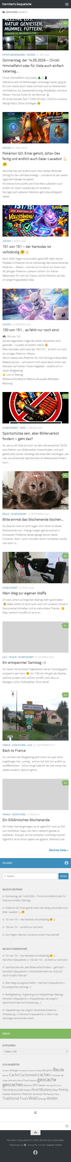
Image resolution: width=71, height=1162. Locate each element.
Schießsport (10, 428)
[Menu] (67, 4)
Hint (55, 1085)
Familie (6, 745)
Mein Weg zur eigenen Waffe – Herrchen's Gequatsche (33, 982)
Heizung (49, 1085)
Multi (35, 1090)
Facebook (33, 1081)
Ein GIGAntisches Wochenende (26, 820)
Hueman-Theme (54, 1145)
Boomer (5, 1076)
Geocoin (27, 1085)
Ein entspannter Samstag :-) (24, 662)
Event (26, 1080)
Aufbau (39, 1071)
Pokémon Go (29, 1094)
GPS (35, 1085)
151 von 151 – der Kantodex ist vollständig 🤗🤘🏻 (30, 919)
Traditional (10, 1098)
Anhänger (13, 1070)
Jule (4, 657)
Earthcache (12, 1081)
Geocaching (19, 745)
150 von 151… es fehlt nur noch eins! (30, 330)
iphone (14, 1089)
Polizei (39, 1094)
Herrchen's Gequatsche (17, 4)
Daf (62, 1076)
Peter (55, 1089)
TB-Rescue (48, 1094)
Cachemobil (28, 1075)
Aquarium (32, 1071)
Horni (59, 1085)
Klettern (27, 1090)
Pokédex (6, 1094)
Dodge (5, 1081)
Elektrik (20, 1081)
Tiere (23, 428)
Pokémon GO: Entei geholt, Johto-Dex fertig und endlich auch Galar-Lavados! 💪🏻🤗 (34, 158)
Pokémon (16, 1094)
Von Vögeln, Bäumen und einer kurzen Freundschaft (32, 934)
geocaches (12, 1084)
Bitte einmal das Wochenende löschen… (33, 519)
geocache (46, 1079)
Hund (6, 1090)
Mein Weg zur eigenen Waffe (24, 593)
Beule (5, 514)
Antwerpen (23, 1071)
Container (55, 1075)
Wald (33, 1098)
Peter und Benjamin (13, 54)
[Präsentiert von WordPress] (25, 1145)
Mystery (45, 1089)
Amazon (5, 1071)
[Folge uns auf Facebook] (67, 863)
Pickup (12, 657)
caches (44, 1074)
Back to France (14, 750)
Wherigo (42, 1098)
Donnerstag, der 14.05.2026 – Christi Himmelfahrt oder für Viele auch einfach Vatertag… (33, 65)
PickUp (63, 1090)
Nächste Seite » (59, 850)
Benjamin (47, 1070)
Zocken (31, 54)
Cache (14, 1075)
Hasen (41, 1085)
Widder (52, 1098)
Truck (24, 1098)
